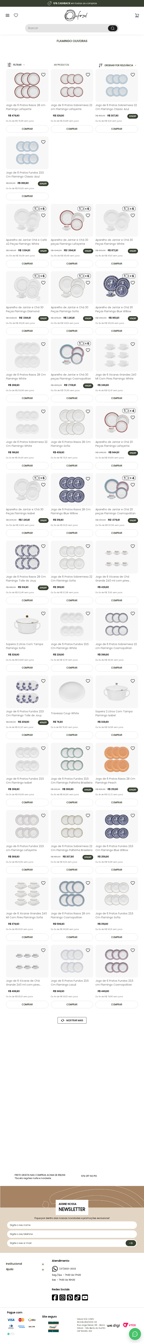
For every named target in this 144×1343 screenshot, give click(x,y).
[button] (16, 65)
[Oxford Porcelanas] (76, 15)
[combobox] (72, 28)
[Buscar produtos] (112, 28)
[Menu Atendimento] (135, 1334)
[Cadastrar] (131, 1243)
